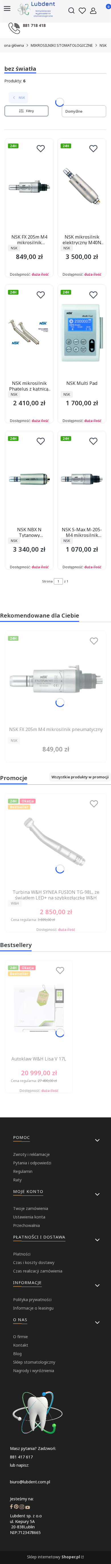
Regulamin (22, 1171)
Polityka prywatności (32, 1299)
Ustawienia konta (29, 1217)
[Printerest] (16, 1507)
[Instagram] (22, 1507)
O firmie (20, 1336)
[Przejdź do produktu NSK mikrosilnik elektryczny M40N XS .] (82, 186)
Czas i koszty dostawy (33, 1262)
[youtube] (27, 1507)
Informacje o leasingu (33, 1308)
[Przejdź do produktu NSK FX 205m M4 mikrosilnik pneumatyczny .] (29, 186)
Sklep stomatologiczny (34, 1362)
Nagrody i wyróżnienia (33, 1370)
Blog (17, 1353)
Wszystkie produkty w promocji (80, 776)
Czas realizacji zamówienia (37, 1271)
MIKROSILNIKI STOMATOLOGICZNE (62, 45)
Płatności (21, 1254)
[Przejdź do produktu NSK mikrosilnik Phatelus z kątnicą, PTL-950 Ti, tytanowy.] (29, 333)
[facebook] (11, 1507)
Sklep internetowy (53, 1556)
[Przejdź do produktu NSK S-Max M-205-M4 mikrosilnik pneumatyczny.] (82, 479)
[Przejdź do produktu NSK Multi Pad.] (82, 333)
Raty (17, 1179)
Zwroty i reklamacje (31, 1154)
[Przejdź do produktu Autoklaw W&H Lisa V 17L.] (39, 1008)
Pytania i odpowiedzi (32, 1162)
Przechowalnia (26, 1225)
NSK (103, 45)
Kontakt (20, 1345)
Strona (47, 581)
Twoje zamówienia (30, 1208)
